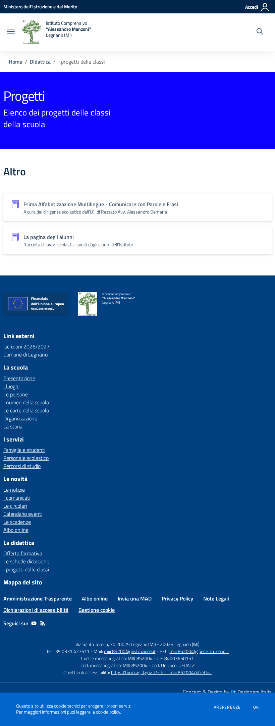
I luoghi (11, 386)
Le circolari (15, 506)
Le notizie (14, 490)
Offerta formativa (22, 553)
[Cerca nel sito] (260, 32)
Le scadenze (17, 522)
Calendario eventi (22, 514)
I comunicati (16, 498)
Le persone (15, 394)
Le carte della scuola (26, 410)
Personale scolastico (26, 458)
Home (15, 62)
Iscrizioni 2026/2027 (26, 346)
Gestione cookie (96, 610)
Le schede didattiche (26, 561)
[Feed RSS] (43, 623)
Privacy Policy (177, 598)
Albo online (16, 530)
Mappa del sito (22, 582)
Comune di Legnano (25, 354)
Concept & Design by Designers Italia (227, 692)
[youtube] (34, 623)
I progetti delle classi (26, 569)
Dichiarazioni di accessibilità (35, 610)
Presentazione (19, 378)
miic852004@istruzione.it (130, 651)
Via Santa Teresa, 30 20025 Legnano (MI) (115, 644)
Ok (256, 707)
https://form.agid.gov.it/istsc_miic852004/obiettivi (161, 672)
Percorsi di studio (22, 466)
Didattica (40, 62)
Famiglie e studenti (24, 450)
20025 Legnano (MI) (180, 644)
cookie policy (108, 712)
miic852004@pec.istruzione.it (199, 651)
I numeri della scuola (26, 402)
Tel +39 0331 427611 (68, 651)
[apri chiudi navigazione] (11, 32)
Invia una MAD (135, 598)
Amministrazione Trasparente (37, 598)
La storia (12, 426)
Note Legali (216, 598)
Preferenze (227, 707)
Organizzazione (20, 418)
